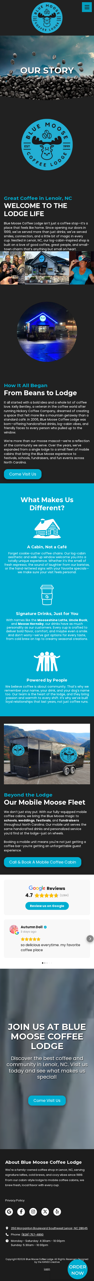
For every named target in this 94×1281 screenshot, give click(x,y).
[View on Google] (13, 929)
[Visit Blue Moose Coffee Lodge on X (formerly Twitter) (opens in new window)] (45, 1212)
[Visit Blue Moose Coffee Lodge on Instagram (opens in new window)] (33, 1212)
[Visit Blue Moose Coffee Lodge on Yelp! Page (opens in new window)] (57, 1212)
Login (47, 1269)
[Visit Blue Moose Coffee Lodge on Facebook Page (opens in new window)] (21, 1212)
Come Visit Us (22, 474)
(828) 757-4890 (32, 1234)
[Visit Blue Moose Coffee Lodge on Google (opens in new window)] (9, 1212)
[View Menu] (87, 7)
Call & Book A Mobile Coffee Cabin (42, 862)
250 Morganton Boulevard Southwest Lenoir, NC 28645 (49, 1228)
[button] (3, 938)
